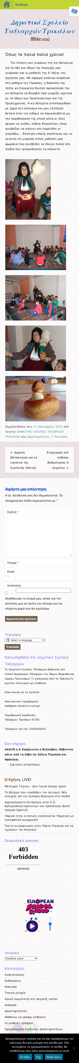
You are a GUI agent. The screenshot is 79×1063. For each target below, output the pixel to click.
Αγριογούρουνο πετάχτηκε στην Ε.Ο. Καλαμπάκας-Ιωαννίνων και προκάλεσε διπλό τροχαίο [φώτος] (37, 806)
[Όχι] (74, 1048)
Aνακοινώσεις (14, 974)
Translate (12, 646)
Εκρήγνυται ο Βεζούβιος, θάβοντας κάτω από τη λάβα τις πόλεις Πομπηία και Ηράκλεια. (39, 754)
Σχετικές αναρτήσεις (25, 764)
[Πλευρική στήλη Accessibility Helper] (74, 11)
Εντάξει (25, 1057)
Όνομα (13, 562)
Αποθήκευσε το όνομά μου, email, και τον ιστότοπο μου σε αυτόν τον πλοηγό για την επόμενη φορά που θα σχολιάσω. (34, 603)
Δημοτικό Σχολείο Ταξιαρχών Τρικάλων (39, 26)
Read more (54, 1057)
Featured (11, 986)
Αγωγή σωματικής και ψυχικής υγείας (31, 998)
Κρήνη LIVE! (20, 779)
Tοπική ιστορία (15, 992)
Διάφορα (11, 1005)
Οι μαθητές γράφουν (19, 1023)
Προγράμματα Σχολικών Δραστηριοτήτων (34, 1029)
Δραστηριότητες (38, 436)
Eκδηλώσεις (13, 980)
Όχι (38, 1057)
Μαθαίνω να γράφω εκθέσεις (25, 1017)
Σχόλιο (13, 512)
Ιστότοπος (14, 585)
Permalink (61, 436)
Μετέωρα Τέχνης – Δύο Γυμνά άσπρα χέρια (35, 786)
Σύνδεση (21, 4)
